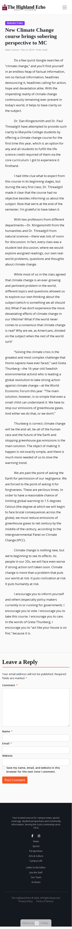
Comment (10, 685)
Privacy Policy (26, 901)
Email (7, 743)
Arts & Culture (36, 856)
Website (7, 755)
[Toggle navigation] (65, 7)
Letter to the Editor (36, 867)
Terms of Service (44, 901)
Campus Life (35, 860)
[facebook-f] (32, 836)
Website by (35, 923)
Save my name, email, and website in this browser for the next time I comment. (33, 769)
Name (7, 731)
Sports (36, 846)
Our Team (36, 877)
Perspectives (15, 23)
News (36, 841)
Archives (35, 882)
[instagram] (39, 836)
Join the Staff (35, 872)
